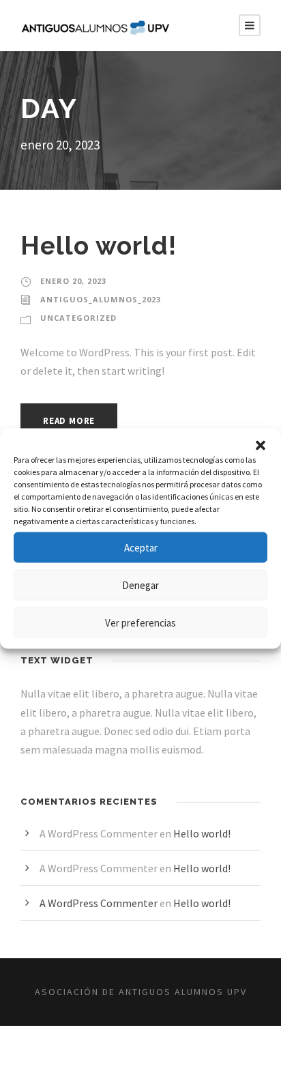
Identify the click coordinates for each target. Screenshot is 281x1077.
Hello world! (98, 246)
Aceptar (141, 547)
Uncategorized (78, 318)
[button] (260, 446)
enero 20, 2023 (73, 281)
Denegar (140, 584)
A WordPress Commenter (99, 903)
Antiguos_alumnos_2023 (100, 299)
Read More (69, 421)
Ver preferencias (140, 622)
